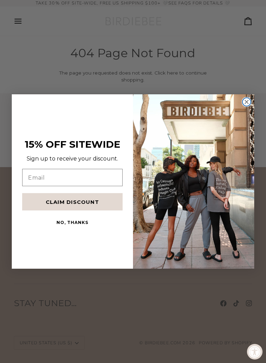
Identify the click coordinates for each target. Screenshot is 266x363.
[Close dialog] (246, 102)
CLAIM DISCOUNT (72, 202)
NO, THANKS (72, 222)
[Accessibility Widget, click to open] (255, 352)
